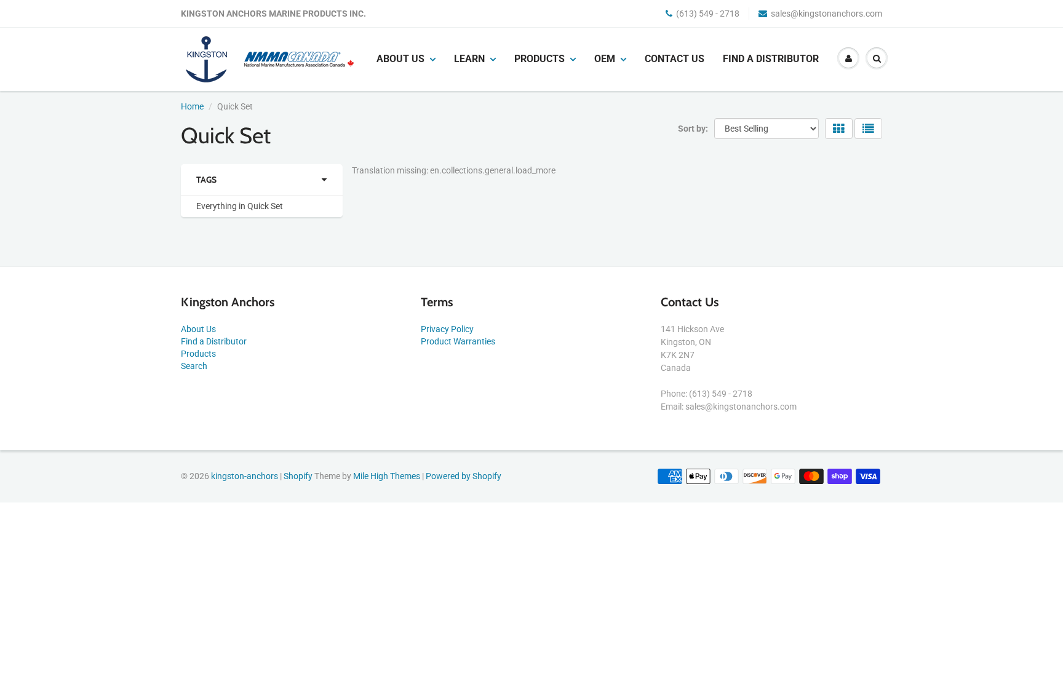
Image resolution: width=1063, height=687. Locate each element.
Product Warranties (458, 341)
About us (400, 59)
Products (539, 59)
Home (192, 106)
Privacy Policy (447, 329)
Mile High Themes (386, 476)
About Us (198, 329)
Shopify (298, 476)
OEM (604, 59)
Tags (206, 179)
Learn (469, 59)
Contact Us (674, 59)
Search (194, 366)
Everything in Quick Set (239, 206)
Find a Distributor (771, 59)
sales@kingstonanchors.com (826, 13)
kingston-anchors (244, 476)
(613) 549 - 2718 (707, 13)
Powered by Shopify (463, 476)
